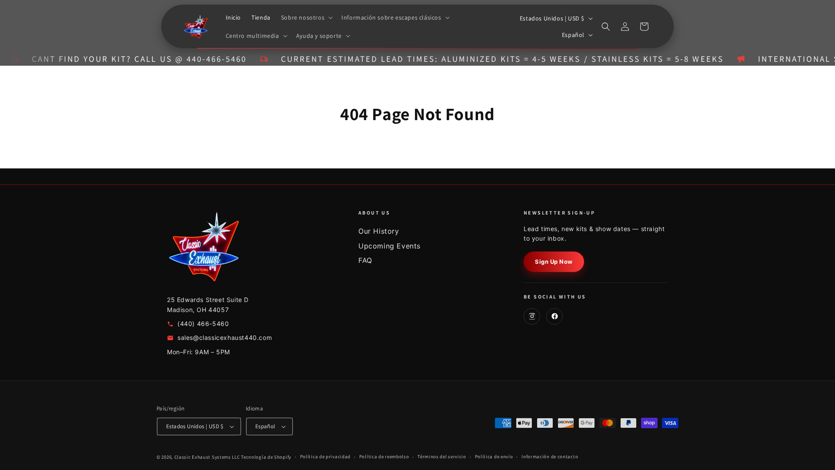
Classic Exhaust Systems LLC (207, 457)
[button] (306, 17)
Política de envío (494, 456)
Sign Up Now (554, 261)
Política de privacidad (325, 456)
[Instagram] (532, 316)
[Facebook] (554, 316)
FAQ (365, 260)
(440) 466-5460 (203, 323)
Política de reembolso (384, 456)
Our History (378, 231)
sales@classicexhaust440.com (224, 337)
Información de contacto (549, 456)
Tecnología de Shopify (266, 457)
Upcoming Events (389, 246)
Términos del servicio (442, 456)
